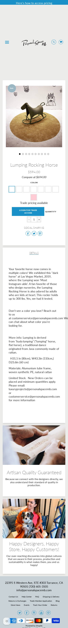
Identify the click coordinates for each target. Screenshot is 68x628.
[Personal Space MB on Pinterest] (48, 613)
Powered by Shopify (34, 626)
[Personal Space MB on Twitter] (19, 613)
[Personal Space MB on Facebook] (26, 613)
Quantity (50, 211)
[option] (34, 116)
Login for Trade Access (28, 211)
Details (34, 253)
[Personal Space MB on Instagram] (34, 613)
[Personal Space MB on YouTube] (41, 613)
